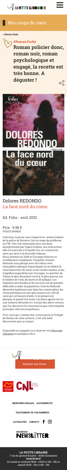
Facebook (44, 422)
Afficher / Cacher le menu (59, 5)
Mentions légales (23, 403)
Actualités (20, 421)
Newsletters (32, 434)
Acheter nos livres (34, 364)
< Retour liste (10, 34)
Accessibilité (44, 403)
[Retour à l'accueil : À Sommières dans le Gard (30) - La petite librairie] (26, 7)
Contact (34, 421)
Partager (61, 83)
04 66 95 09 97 (33, 458)
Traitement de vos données (32, 412)
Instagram (50, 422)
